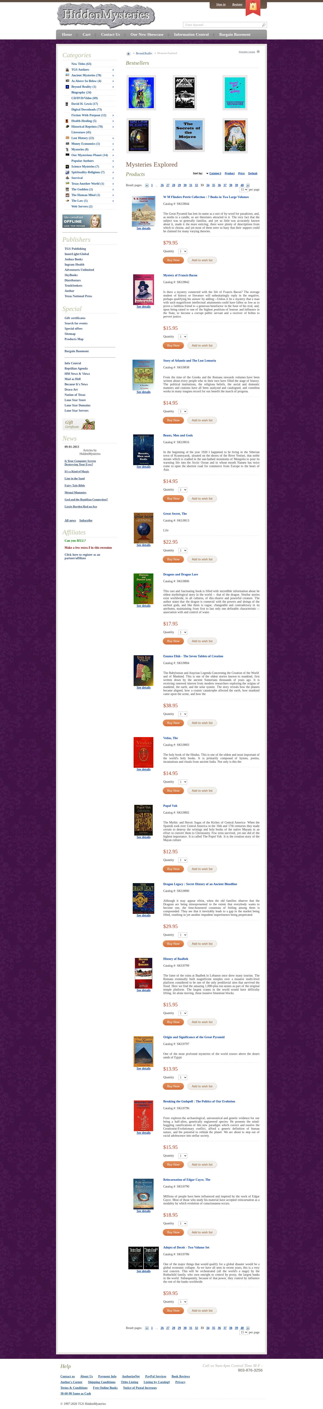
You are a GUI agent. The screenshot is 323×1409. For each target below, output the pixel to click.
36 (219, 185)
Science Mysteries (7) (85, 166)
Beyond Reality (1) (83, 86)
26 (162, 185)
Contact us (67, 1376)
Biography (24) (81, 92)
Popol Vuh (170, 805)
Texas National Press (78, 296)
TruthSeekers (73, 285)
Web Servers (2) (82, 206)
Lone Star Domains (77, 405)
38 (230, 185)
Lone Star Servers (76, 410)
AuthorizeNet (131, 1376)
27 (167, 185)
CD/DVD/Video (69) (84, 98)
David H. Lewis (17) (84, 103)
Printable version (247, 52)
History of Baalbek (175, 959)
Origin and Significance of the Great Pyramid (194, 1037)
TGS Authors (80, 69)
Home (67, 34)
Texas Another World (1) (87, 183)
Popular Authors (82, 161)
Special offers (73, 328)
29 (179, 185)
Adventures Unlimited (79, 269)
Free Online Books (105, 1387)
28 (173, 185)
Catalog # (215, 173)
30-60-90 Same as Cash (75, 1393)
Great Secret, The (175, 513)
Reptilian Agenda (76, 368)
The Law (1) (79, 200)
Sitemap (70, 334)
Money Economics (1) (85, 143)
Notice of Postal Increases (140, 1387)
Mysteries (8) (80, 149)
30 (185, 185)
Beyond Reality (144, 53)
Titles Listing (129, 1382)
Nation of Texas (75, 394)
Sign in (221, 4)
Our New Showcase (147, 34)
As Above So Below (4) (86, 81)
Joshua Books (74, 259)
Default (252, 173)
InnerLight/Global (77, 254)
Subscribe (85, 520)
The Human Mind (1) (85, 195)
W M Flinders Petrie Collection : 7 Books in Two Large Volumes (206, 197)
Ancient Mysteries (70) (86, 75)
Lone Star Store (75, 400)
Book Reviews (181, 1376)
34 (207, 185)
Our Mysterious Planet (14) (89, 155)
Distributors (73, 280)
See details (144, 228)
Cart (87, 34)
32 (196, 185)
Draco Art (71, 389)
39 (236, 185)
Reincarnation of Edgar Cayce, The (186, 1179)
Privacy (180, 1382)
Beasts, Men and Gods (178, 435)
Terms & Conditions (73, 1387)
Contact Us (110, 34)
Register (237, 4)
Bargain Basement (77, 351)
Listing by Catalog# (157, 1382)
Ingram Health (74, 264)
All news (70, 520)
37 (225, 185)
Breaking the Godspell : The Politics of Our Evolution (199, 1101)
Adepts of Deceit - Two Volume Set (186, 1247)
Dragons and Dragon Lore (180, 574)
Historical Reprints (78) (87, 126)
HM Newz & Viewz (77, 373)
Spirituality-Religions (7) (88, 172)
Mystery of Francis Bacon (180, 275)
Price (241, 173)
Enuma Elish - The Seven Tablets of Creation (193, 656)
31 (190, 185)
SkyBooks (71, 275)
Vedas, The (170, 738)
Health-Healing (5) (83, 121)
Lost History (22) (82, 138)
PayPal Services (155, 1376)
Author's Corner (71, 1382)
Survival (77, 178)
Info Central (73, 363)
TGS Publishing (75, 248)
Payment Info (107, 1376)
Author (69, 291)
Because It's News (76, 384)
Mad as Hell (73, 379)
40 (242, 185)
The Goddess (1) (82, 189)
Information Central (191, 34)
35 (213, 185)
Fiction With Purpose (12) (88, 115)
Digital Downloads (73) (86, 109)
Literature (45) (81, 132)
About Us (86, 1376)
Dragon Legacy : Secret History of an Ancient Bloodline (200, 884)
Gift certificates (75, 318)
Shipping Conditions (101, 1382)
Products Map (74, 339)
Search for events (76, 323)
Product (230, 173)
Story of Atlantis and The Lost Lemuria (189, 360)
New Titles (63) (81, 64)
